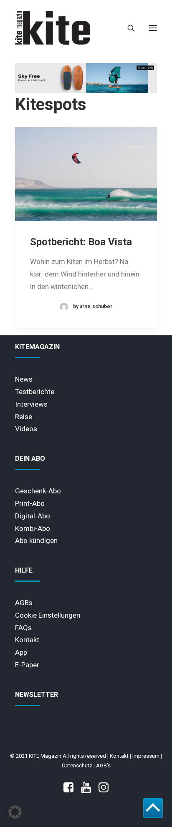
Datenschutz (77, 765)
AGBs (24, 602)
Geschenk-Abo (38, 491)
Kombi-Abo (32, 528)
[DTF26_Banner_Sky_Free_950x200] (86, 91)
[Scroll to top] (153, 807)
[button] (153, 28)
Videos (26, 429)
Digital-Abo (32, 516)
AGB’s (103, 765)
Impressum (145, 756)
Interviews (31, 404)
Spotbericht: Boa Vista (81, 242)
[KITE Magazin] (52, 28)
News (24, 379)
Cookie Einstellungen (47, 615)
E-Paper (27, 665)
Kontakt (27, 640)
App (21, 652)
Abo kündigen (36, 540)
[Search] (127, 28)
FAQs (23, 627)
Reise (23, 416)
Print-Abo (30, 503)
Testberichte (34, 391)
